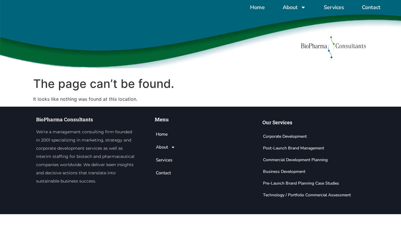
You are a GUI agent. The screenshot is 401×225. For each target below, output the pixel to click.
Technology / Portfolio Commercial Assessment (307, 195)
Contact (371, 7)
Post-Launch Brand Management (293, 148)
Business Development (284, 171)
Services (334, 7)
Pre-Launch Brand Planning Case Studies (301, 183)
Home (257, 7)
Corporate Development (285, 136)
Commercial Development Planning (295, 160)
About (290, 7)
